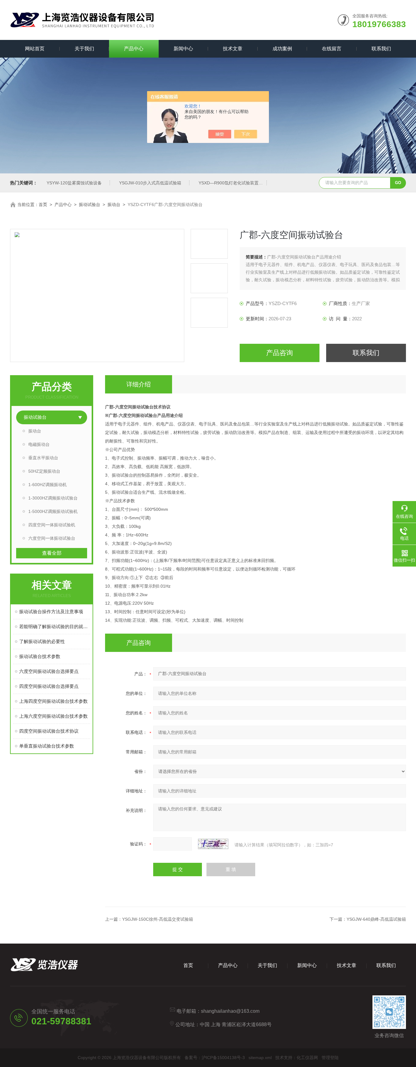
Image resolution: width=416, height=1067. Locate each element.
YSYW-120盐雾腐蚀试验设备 (74, 182)
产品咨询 (279, 353)
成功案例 (282, 48)
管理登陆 (330, 1057)
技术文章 (232, 48)
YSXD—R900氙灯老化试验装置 (229, 182)
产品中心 (133, 48)
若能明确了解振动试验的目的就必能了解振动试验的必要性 (54, 626)
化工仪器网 (307, 1057)
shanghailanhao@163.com (230, 1011)
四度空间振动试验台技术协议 (49, 731)
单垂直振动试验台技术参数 (46, 746)
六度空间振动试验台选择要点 (49, 671)
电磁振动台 (39, 444)
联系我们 (381, 48)
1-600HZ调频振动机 (47, 484)
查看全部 (52, 553)
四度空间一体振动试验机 (51, 524)
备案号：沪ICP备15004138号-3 (215, 1057)
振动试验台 (89, 204)
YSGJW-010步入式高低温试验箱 (150, 182)
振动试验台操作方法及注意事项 (51, 611)
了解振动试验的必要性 (42, 641)
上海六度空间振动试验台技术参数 (53, 716)
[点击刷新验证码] (213, 844)
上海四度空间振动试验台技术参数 (53, 701)
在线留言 (331, 48)
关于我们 (84, 48)
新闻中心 (183, 48)
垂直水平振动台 (43, 457)
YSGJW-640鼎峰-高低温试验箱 (376, 919)
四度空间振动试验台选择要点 (49, 686)
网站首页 (34, 48)
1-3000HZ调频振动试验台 (53, 498)
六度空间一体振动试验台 (51, 538)
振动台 (114, 204)
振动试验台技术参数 (39, 656)
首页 (43, 204)
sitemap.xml (260, 1057)
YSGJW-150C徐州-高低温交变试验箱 (157, 919)
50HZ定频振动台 (44, 471)
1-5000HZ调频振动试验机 (53, 511)
